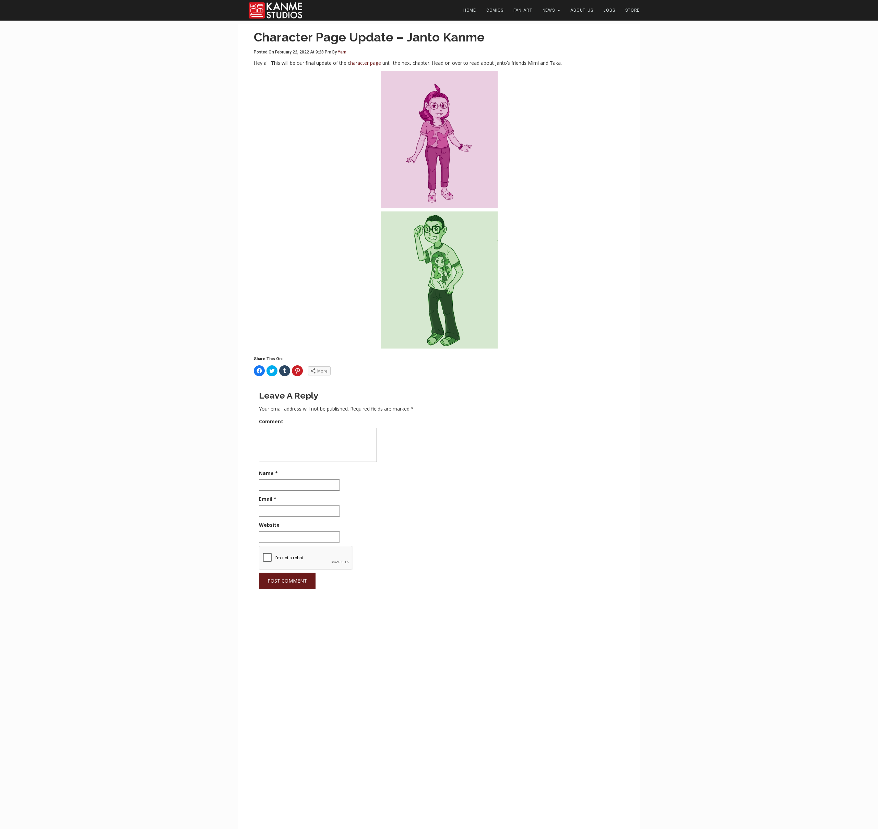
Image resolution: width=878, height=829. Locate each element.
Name (268, 473)
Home (469, 10)
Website (269, 525)
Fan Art (522, 10)
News (550, 10)
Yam (342, 52)
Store (632, 10)
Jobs (609, 10)
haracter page (365, 63)
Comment (271, 421)
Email (267, 499)
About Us (581, 10)
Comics (494, 10)
